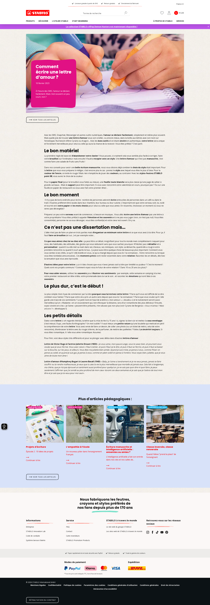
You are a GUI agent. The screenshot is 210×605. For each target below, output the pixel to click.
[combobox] (105, 14)
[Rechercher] (126, 13)
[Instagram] (147, 532)
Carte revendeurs (73, 536)
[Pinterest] (166, 532)
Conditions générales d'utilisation (122, 585)
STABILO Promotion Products (78, 540)
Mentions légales (38, 585)
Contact (69, 531)
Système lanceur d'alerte (35, 540)
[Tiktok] (157, 532)
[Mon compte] (169, 13)
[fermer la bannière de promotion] (208, 27)
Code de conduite (33, 536)
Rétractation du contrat (42, 600)
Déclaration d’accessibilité (105, 589)
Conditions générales (149, 585)
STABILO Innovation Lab (35, 531)
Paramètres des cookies (94, 585)
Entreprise (30, 527)
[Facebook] (152, 532)
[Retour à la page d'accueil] (38, 13)
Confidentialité (54, 585)
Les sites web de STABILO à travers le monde (124, 531)
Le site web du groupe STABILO (118, 527)
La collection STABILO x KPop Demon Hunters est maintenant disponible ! (101, 26)
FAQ (68, 527)
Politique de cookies (72, 585)
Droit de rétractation (170, 585)
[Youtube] (162, 532)
